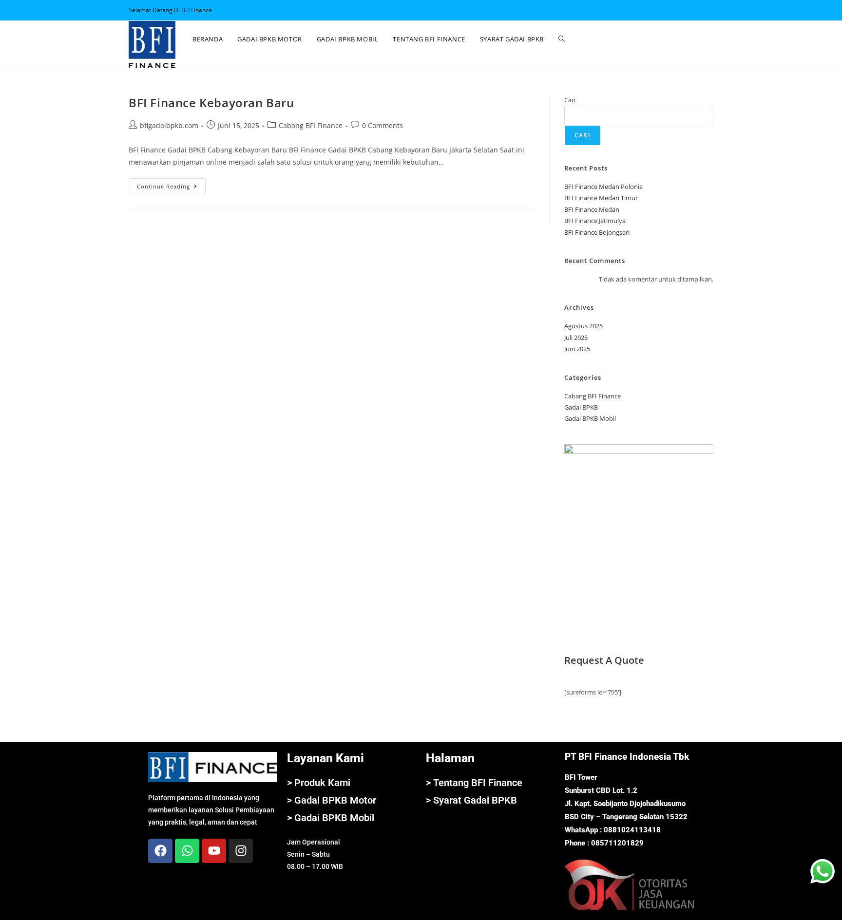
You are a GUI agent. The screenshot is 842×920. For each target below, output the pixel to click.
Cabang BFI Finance (311, 125)
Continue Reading (171, 184)
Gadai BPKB (581, 407)
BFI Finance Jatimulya (595, 220)
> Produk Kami (318, 783)
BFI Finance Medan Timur (601, 197)
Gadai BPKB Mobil (590, 418)
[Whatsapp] (187, 851)
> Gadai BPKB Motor (331, 800)
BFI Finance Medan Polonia (603, 186)
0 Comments (382, 125)
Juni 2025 (577, 348)
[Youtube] (214, 851)
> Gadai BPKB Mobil (330, 818)
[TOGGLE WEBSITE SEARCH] (561, 39)
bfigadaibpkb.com (169, 125)
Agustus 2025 (583, 325)
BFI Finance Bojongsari (597, 232)
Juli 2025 (576, 337)
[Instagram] (241, 851)
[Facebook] (160, 851)
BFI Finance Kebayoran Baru (211, 102)
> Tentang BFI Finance (474, 783)
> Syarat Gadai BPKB (471, 800)
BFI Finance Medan (591, 209)
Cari (569, 99)
